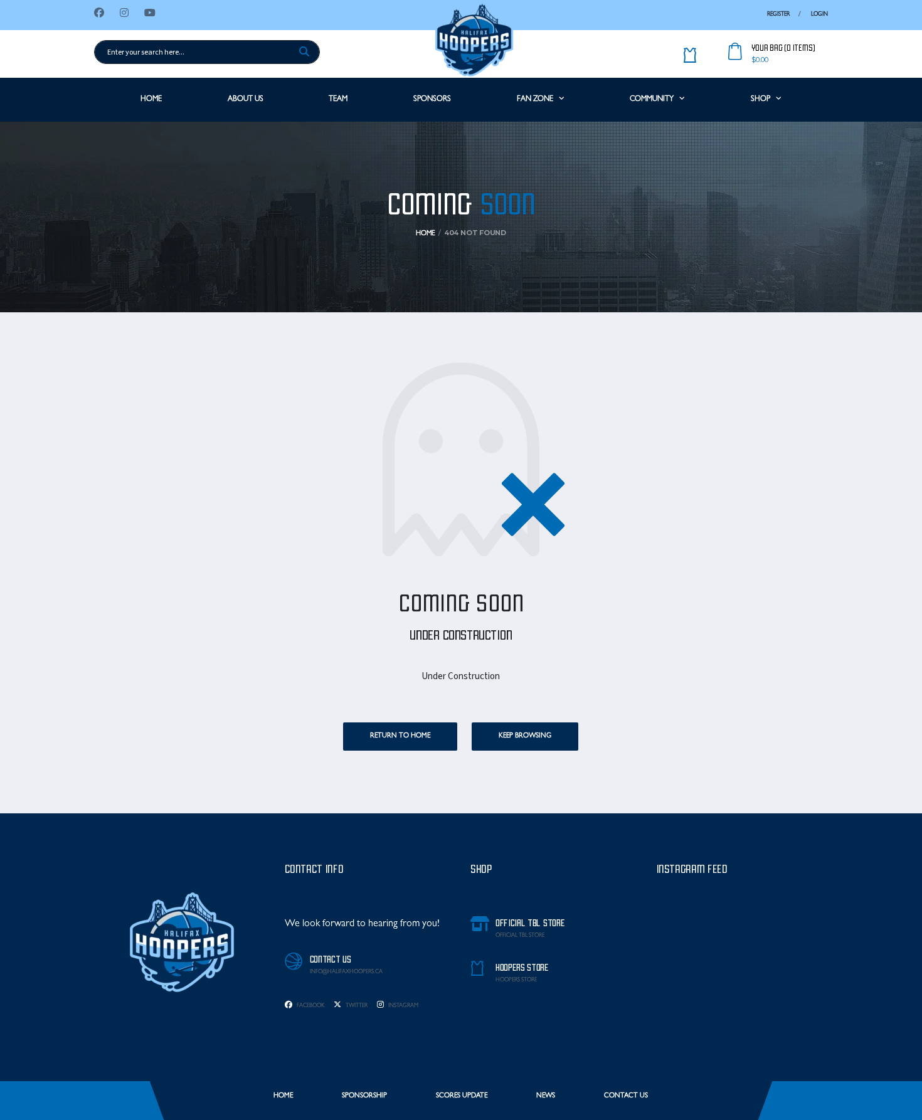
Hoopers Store (516, 980)
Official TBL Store (519, 936)
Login (819, 15)
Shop (760, 99)
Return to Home (400, 735)
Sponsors (432, 99)
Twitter (356, 1006)
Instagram (402, 1006)
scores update (461, 1095)
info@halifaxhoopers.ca (346, 972)
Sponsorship (364, 1095)
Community (652, 99)
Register (778, 15)
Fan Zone (535, 99)
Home (151, 99)
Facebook (309, 1006)
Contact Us (626, 1095)
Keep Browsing (525, 735)
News (545, 1095)
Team (338, 99)
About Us (245, 99)
